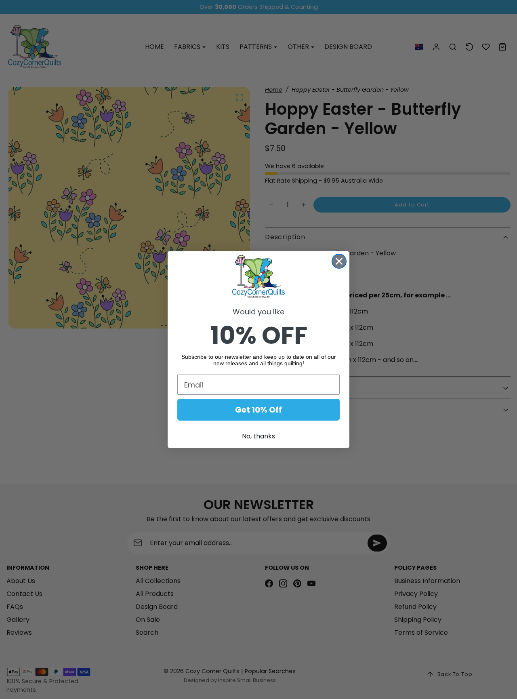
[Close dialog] (339, 261)
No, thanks (258, 436)
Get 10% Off (258, 409)
